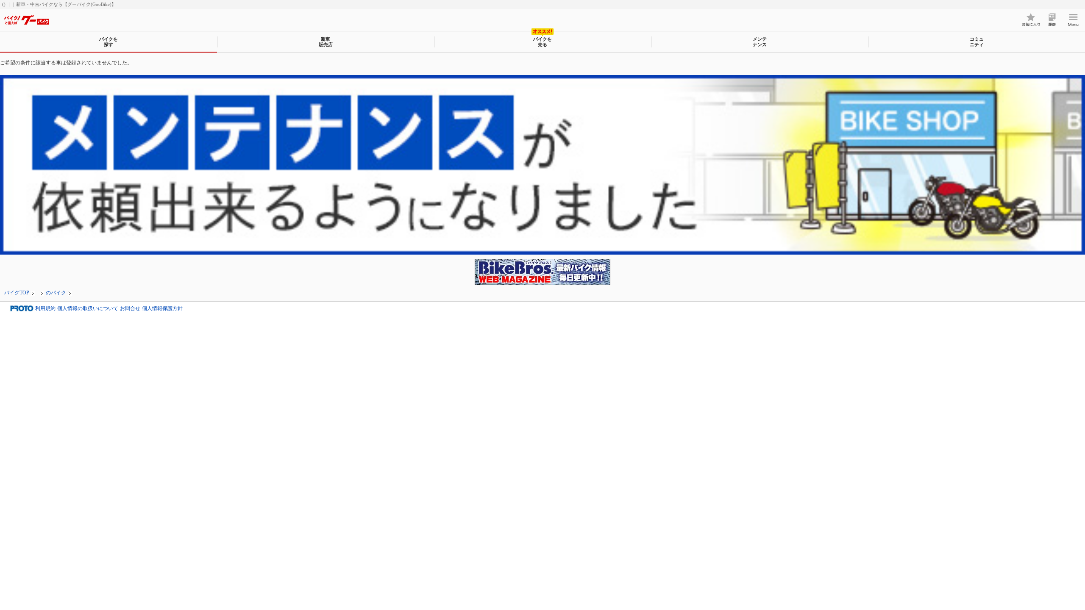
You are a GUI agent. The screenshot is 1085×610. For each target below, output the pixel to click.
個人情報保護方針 (162, 308)
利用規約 (45, 308)
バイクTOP (16, 293)
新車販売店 (326, 41)
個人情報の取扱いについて (87, 308)
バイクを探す (108, 41)
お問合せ (130, 308)
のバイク (56, 293)
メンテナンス (760, 41)
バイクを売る (542, 41)
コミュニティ (977, 41)
